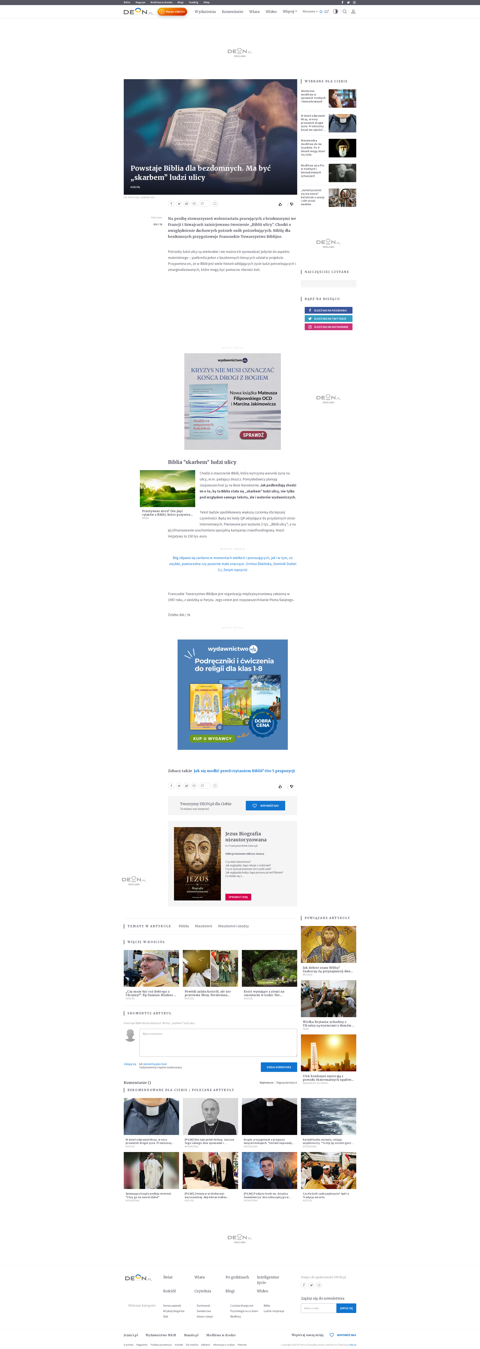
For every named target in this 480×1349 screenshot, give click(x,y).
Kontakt (179, 1344)
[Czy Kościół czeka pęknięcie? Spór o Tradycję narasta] (328, 1170)
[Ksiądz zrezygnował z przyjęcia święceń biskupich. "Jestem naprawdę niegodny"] (269, 1116)
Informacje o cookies (224, 1344)
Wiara (254, 11)
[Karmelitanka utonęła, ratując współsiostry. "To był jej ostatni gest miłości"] (328, 1116)
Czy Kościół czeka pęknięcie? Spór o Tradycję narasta (326, 1195)
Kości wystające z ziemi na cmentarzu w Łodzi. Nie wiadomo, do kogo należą (264, 995)
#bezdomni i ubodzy (233, 926)
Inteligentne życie (268, 1280)
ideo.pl (352, 1344)
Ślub (165, 1316)
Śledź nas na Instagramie (331, 327)
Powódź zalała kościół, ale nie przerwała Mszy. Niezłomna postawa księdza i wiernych (208, 995)
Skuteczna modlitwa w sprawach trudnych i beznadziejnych (313, 96)
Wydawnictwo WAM (161, 1335)
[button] (335, 12)
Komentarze (232, 11)
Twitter (348, 2)
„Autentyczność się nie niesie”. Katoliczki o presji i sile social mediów (313, 197)
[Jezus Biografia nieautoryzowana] (197, 863)
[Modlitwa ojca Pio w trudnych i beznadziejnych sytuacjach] (342, 173)
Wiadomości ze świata (315, 1083)
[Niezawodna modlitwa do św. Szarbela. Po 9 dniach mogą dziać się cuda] (342, 148)
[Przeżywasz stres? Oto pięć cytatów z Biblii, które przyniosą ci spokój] (167, 488)
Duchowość (203, 1305)
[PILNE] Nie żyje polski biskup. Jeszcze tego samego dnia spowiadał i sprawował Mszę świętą (209, 1143)
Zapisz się (346, 1308)
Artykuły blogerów (173, 1311)
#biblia (184, 926)
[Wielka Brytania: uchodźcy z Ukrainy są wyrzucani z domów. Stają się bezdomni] (328, 998)
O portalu (129, 1344)
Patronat (242, 1344)
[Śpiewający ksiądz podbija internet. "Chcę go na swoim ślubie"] (151, 1170)
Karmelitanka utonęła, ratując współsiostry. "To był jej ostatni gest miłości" (327, 1143)
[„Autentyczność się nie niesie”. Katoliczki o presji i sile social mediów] (342, 198)
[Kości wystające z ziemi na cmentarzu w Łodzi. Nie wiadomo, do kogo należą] (269, 968)
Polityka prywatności (161, 1344)
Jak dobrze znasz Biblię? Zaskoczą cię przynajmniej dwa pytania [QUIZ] (326, 971)
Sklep (206, 2)
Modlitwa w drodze (161, 2)
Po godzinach (237, 1277)
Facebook (342, 2)
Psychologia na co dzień (244, 1311)
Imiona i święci (205, 1316)
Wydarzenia (205, 11)
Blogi (181, 2)
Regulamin (142, 1344)
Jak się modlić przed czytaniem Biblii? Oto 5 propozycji (244, 771)
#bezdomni (203, 926)
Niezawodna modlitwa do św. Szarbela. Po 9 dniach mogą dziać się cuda (313, 147)
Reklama (205, 1344)
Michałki (307, 974)
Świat (306, 1028)
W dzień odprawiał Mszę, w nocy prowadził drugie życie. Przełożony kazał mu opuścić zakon (313, 124)
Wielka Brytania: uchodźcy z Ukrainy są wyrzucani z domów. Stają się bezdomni (327, 1025)
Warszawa (309, 11)
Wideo (271, 11)
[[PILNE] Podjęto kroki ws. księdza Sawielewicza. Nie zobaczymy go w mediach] (269, 1170)
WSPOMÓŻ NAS (346, 1335)
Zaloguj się (130, 1064)
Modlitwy (235, 1316)
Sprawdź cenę (238, 897)
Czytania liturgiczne (241, 1305)
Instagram (354, 2)
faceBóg (193, 2)
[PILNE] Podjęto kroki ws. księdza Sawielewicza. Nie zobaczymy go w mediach (266, 1197)
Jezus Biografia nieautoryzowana (246, 837)
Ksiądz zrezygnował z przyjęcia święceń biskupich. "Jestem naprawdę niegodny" (268, 1143)
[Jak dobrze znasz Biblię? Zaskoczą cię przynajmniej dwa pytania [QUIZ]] (328, 944)
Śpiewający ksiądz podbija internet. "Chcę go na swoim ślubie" (149, 1195)
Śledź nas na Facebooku (330, 310)
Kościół (135, 187)
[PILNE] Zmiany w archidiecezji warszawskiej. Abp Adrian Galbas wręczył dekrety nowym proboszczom (209, 1197)
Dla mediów (192, 1344)
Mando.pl (191, 1335)
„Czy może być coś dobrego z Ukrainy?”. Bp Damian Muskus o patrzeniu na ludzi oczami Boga (151, 995)
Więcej (288, 11)
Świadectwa (204, 1311)
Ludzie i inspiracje (274, 1311)
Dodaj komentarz (279, 1067)
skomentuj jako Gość (155, 1064)
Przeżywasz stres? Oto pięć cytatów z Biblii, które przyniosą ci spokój (167, 514)
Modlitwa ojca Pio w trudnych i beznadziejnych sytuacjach (312, 171)
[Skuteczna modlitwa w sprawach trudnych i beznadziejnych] (342, 98)
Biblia (127, 2)
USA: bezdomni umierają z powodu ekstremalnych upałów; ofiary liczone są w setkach (327, 1079)
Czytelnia (202, 1291)
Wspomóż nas (269, 805)
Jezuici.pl (131, 1335)
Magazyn (140, 2)
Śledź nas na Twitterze (330, 318)
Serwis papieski (172, 1305)
